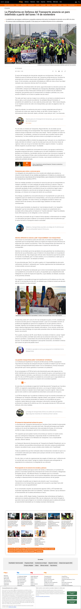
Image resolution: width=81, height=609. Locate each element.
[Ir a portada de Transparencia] (60, 573)
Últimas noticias (44, 565)
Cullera (36, 565)
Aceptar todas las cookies (71, 593)
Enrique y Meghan (28, 565)
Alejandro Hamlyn (52, 563)
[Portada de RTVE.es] (21, 2)
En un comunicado (20, 371)
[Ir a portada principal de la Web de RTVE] (10, 573)
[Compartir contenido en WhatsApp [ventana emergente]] (62, 71)
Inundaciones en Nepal (41, 563)
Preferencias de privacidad (72, 602)
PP (32, 335)
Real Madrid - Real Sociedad (16, 563)
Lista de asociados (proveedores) (43, 596)
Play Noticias (53, 565)
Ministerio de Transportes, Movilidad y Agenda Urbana (49, 88)
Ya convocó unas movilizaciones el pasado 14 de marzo (22, 21)
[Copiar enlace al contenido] (65, 71)
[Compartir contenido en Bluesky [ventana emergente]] (58, 71)
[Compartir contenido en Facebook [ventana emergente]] (52, 71)
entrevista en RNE (24, 140)
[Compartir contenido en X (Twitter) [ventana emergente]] (55, 71)
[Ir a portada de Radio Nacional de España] (36, 573)
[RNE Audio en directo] (8, 2)
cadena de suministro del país (23, 159)
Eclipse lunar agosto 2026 (65, 563)
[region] (40, 597)
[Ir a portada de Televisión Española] (23, 573)
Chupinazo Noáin (29, 563)
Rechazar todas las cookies (72, 598)
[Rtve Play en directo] (6, 2)
